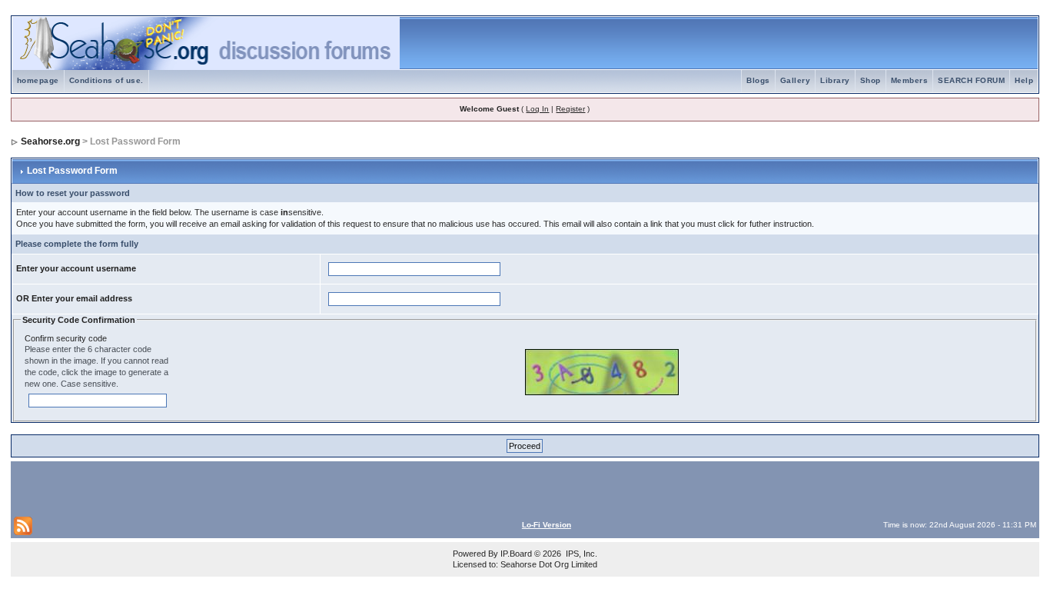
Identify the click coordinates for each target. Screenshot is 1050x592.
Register (570, 109)
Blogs (758, 80)
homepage (38, 80)
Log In (537, 109)
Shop (870, 80)
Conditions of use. (106, 80)
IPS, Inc (580, 553)
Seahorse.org (50, 141)
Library (835, 80)
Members (910, 80)
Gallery (795, 80)
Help (1024, 80)
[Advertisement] (194, 487)
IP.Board (516, 553)
